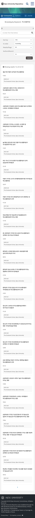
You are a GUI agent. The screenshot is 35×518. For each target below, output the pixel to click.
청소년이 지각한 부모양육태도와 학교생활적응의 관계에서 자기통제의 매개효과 (16, 343)
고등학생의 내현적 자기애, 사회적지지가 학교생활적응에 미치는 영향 (13, 89)
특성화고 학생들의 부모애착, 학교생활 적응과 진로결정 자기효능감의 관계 (17, 470)
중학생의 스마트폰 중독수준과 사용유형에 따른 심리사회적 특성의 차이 (15, 252)
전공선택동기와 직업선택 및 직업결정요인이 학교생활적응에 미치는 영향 (14, 216)
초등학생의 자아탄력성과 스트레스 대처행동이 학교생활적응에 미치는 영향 (15, 397)
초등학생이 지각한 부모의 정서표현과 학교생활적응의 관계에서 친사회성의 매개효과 (17, 452)
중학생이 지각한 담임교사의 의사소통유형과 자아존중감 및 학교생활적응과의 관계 (14, 288)
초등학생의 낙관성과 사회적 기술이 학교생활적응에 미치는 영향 (16, 379)
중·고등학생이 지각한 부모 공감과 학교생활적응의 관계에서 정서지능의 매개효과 (16, 234)
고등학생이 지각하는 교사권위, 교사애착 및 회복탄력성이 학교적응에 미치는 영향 (14, 125)
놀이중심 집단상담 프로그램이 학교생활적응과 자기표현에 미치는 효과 (15, 143)
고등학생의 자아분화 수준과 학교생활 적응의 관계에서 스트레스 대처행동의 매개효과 (17, 107)
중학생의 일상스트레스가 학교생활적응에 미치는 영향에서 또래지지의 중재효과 (16, 270)
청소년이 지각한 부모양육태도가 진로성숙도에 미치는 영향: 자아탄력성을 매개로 (17, 325)
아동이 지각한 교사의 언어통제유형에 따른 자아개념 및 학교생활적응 (17, 180)
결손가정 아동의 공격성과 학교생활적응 (13, 72)
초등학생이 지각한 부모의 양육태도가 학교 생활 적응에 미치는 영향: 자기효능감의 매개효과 (17, 434)
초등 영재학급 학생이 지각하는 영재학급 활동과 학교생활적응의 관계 (15, 361)
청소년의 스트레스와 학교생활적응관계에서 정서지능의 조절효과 (14, 307)
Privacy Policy (4, 515)
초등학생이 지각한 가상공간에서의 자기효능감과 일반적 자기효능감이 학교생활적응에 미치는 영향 (16, 415)
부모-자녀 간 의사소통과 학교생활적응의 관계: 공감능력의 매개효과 (15, 162)
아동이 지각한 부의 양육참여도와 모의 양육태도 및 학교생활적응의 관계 (16, 198)
